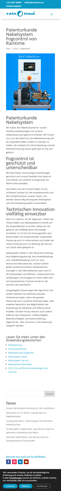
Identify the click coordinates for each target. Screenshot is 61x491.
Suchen (49, 393)
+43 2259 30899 (13, 2)
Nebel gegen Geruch (18, 360)
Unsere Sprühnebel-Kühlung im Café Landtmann (30, 408)
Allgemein (25, 48)
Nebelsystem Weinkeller (20, 364)
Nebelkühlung (15, 345)
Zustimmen (10, 486)
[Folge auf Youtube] (26, 461)
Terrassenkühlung (17, 348)
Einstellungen (15, 478)
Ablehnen (25, 486)
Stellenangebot (13, 6)
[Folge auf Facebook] (8, 461)
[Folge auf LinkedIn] (20, 461)
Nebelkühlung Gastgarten (21, 352)
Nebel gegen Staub (17, 356)
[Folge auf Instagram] (14, 461)
